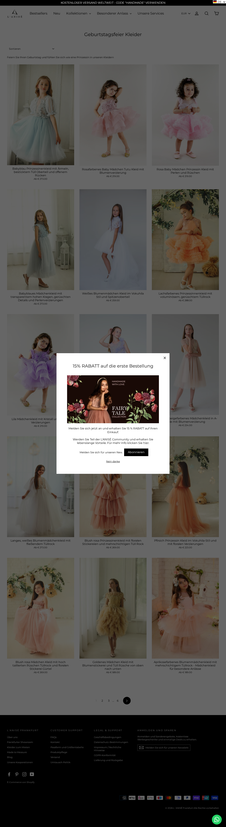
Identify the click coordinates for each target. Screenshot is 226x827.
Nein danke (113, 461)
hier (146, 443)
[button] (219, 1)
